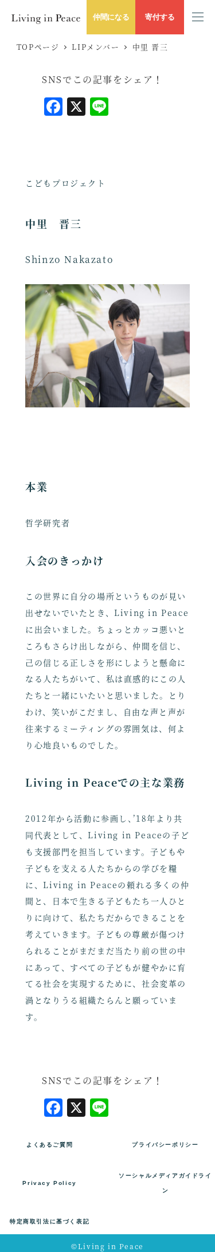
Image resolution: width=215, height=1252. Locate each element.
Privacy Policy (49, 1183)
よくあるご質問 (49, 1144)
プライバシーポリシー (165, 1144)
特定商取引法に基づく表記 (49, 1221)
